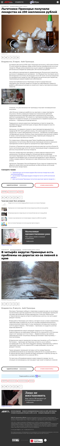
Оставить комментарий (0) (46, 185)
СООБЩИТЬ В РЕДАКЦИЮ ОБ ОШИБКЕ (46, 412)
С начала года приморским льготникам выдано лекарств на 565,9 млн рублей (27, 218)
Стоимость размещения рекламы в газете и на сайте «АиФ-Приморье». (39, 411)
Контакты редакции (16, 411)
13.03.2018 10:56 (5, 6)
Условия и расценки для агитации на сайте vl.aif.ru (24, 412)
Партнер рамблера (24, 440)
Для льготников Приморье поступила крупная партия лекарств (33, 179)
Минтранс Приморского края (8, 300)
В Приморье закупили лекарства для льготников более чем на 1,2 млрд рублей (27, 213)
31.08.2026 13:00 (5, 249)
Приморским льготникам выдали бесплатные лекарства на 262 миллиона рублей (28, 208)
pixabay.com (4, 53)
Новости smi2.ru (6, 245)
